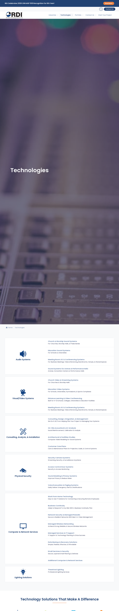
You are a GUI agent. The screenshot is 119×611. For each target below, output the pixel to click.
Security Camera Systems (59, 458)
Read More (108, 3)
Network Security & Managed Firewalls (64, 515)
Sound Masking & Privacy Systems (62, 476)
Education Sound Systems (59, 350)
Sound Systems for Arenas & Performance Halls (68, 369)
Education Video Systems (59, 389)
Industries (52, 15)
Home (10, 328)
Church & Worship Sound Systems (62, 341)
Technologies (65, 15)
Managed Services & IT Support (61, 533)
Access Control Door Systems (60, 467)
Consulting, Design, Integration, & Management (68, 419)
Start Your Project (105, 15)
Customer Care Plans (57, 446)
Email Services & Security (58, 551)
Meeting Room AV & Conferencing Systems (66, 359)
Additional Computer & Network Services (65, 560)
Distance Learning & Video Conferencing (65, 398)
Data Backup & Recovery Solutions (62, 542)
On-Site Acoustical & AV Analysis (62, 428)
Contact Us (110, 9)
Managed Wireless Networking (61, 524)
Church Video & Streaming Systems (63, 380)
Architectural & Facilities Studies (61, 437)
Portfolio (78, 15)
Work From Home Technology (60, 496)
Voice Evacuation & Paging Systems (63, 485)
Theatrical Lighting (56, 570)
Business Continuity (56, 506)
